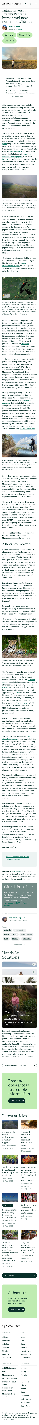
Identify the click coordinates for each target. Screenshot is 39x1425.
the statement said (27, 429)
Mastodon (25, 1396)
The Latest (6, 1358)
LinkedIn (24, 1368)
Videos (5, 1337)
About (23, 1337)
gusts (4, 144)
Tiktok (23, 1385)
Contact (24, 1341)
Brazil (20, 29)
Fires (6, 939)
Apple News (25, 1402)
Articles (5, 1344)
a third (17, 693)
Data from (6, 159)
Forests (15, 939)
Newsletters (26, 1351)
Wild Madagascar (9, 1368)
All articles (9, 1275)
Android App (26, 1399)
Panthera (25, 344)
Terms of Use (26, 1358)
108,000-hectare (15, 151)
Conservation (26, 934)
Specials (5, 1347)
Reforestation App (9, 1378)
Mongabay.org (8, 1375)
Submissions (26, 1354)
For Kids (5, 1372)
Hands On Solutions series (15, 1066)
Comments (9, 35)
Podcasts (6, 1341)
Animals (7, 930)
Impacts (24, 1347)
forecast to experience (19, 703)
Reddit (23, 1389)
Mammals (27, 939)
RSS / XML (25, 1406)
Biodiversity (19, 930)
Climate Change (10, 934)
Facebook (25, 1382)
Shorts (5, 1351)
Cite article (9, 41)
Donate (23, 1344)
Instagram (25, 1372)
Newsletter (15, 1309)
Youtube (24, 1375)
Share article (24, 35)
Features (6, 1354)
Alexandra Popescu (17, 918)
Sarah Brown (14, 27)
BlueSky (24, 1392)
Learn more (15, 1101)
